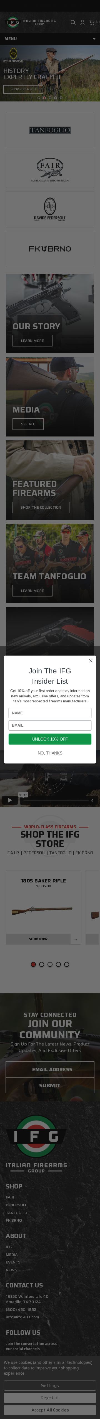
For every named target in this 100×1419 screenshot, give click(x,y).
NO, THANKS (50, 753)
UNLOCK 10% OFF (50, 739)
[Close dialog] (90, 660)
